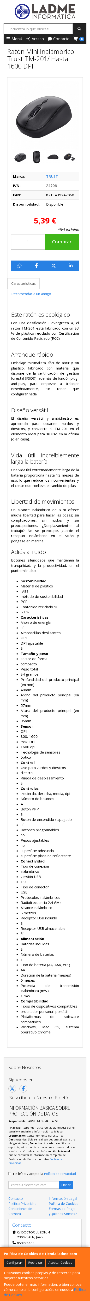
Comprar (62, 242)
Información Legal (63, 1198)
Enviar (66, 1185)
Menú (16, 38)
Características (23, 283)
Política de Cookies (63, 1203)
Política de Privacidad (60, 1173)
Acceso (37, 38)
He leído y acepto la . (45, 1173)
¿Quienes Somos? (63, 1213)
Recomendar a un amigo (31, 293)
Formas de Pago (62, 1208)
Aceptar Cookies (60, 1262)
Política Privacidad (22, 1203)
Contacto (61, 38)
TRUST (52, 176)
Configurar (14, 1262)
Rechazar (35, 1262)
